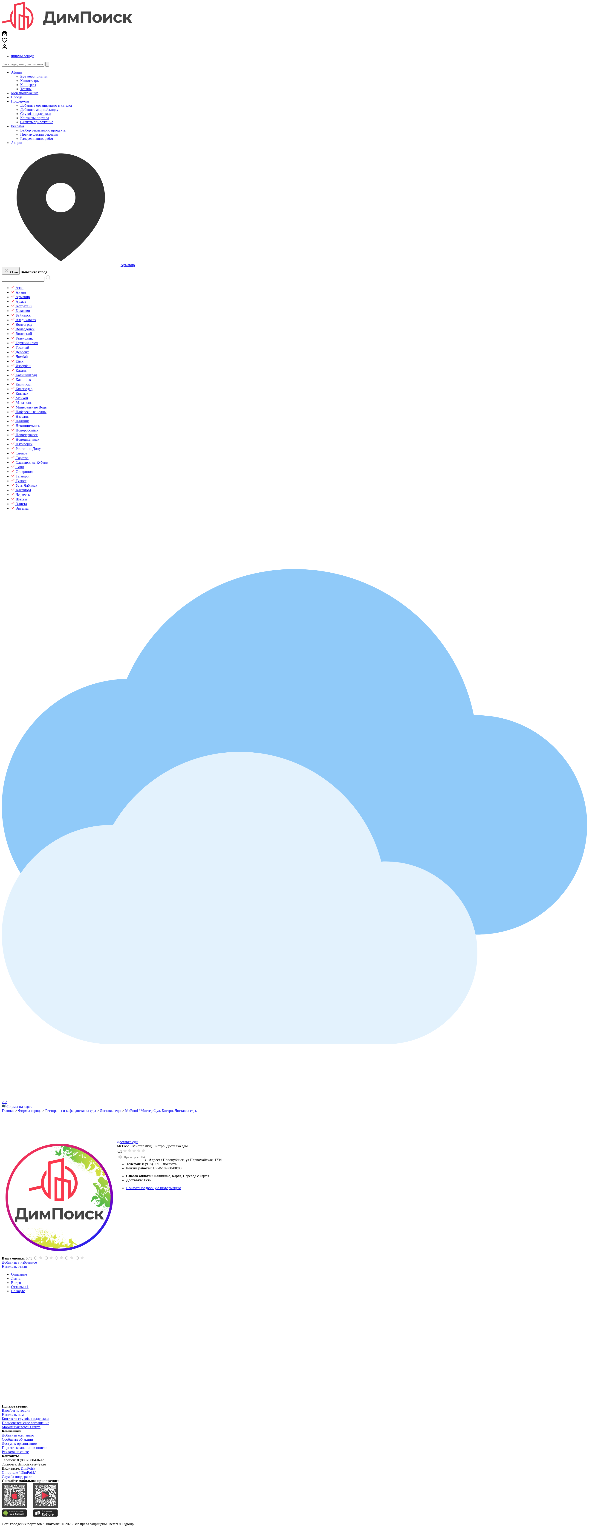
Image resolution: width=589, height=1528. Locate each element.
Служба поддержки (17, 1477)
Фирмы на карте (19, 1106)
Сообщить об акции (17, 1439)
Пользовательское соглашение (25, 1423)
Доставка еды (127, 1142)
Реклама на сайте (15, 1452)
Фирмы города (22, 56)
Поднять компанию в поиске (24, 1448)
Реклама (17, 126)
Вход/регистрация (16, 1410)
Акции (16, 143)
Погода (17, 97)
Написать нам (13, 1415)
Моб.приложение (24, 93)
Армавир (128, 265)
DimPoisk (28, 1468)
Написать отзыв (14, 1266)
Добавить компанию (18, 1435)
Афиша (16, 72)
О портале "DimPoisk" (19, 1472)
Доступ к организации (19, 1443)
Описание (19, 1274)
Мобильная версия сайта (21, 1427)
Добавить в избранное (19, 1262)
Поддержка (20, 101)
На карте (18, 1291)
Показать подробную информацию (153, 1188)
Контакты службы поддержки (25, 1419)
